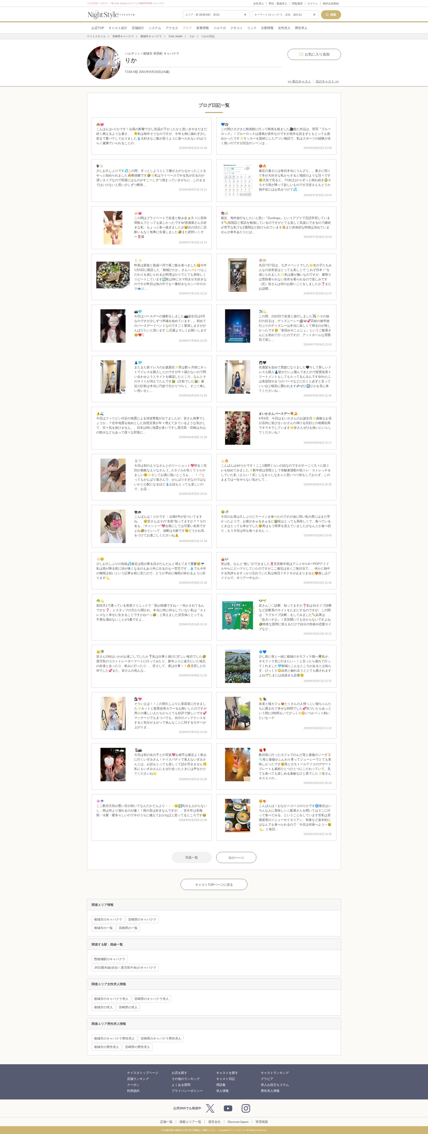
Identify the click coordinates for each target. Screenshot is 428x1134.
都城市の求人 (103, 1007)
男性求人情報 (270, 1091)
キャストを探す (227, 1073)
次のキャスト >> (327, 81)
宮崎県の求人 (128, 1007)
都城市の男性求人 (106, 1047)
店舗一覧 (166, 1121)
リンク (252, 28)
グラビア (267, 1079)
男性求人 (301, 28)
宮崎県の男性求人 (137, 1047)
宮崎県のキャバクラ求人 (151, 999)
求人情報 (222, 1091)
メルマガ (219, 28)
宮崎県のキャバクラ (142, 919)
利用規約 (133, 1091)
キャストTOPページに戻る (214, 884)
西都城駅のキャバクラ (109, 959)
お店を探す (179, 1073)
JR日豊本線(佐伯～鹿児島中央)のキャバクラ (125, 967)
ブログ (187, 28)
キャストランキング (275, 1073)
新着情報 (202, 28)
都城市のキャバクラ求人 (111, 999)
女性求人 (258, 3)
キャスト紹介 (118, 28)
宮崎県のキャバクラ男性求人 (161, 1038)
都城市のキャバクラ (108, 919)
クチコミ (236, 28)
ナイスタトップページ (142, 1073)
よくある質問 (181, 1085)
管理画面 (261, 1121)
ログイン (312, 3)
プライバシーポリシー (187, 1091)
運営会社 (214, 1121)
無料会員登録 (331, 3)
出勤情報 (267, 28)
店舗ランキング (138, 1079)
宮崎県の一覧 (128, 928)
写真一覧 (191, 857)
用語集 (221, 1085)
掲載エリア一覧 (190, 1121)
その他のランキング (186, 1079)
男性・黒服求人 (278, 3)
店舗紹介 (138, 28)
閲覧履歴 (297, 3)
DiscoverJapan (238, 1121)
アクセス (172, 28)
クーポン (133, 1085)
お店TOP (97, 28)
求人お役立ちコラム (275, 1085)
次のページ (236, 857)
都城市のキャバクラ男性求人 (114, 1038)
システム (155, 28)
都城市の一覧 (103, 928)
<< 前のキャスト (299, 81)
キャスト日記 (225, 1079)
